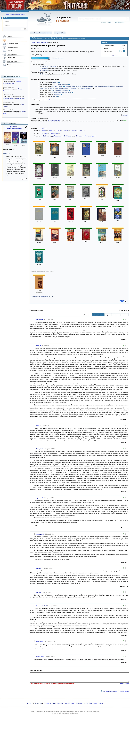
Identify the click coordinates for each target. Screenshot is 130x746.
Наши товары (98, 703)
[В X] (126, 301)
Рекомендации (12, 54)
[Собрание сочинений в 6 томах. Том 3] (39, 219)
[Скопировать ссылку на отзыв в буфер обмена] (35, 319)
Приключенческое (62, 84)
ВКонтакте (80, 703)
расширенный (119, 22)
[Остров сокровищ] (86, 219)
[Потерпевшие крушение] (102, 241)
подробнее (114, 55)
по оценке (124, 315)
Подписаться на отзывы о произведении (116, 691)
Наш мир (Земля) (57, 86)
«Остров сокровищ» (54, 120)
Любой (54, 96)
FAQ (54, 703)
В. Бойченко (44, 74)
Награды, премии (12, 47)
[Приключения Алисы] (7, 143)
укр (41, 703)
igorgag (38, 345)
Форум (9, 65)
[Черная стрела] (39, 176)
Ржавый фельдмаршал (14, 128)
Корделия (39, 449)
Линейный (57, 94)
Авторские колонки (13, 61)
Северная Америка (85, 88)
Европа (50, 88)
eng (35, 703)
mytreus (125, 115)
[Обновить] (25, 128)
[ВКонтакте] (121, 301)
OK (24, 29)
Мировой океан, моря (72, 86)
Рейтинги (10, 50)
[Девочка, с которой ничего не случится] (15, 143)
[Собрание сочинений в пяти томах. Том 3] (86, 154)
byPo (37, 425)
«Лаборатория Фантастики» (69, 713)
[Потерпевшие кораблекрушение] (70, 154)
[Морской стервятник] (118, 219)
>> (7, 175)
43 (49, 100)
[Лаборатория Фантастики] (44, 19)
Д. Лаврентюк (44, 70)
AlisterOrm (39, 319)
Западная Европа (61, 88)
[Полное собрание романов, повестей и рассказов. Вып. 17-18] (39, 153)
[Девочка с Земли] (23, 143)
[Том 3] (118, 193)
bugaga (38, 568)
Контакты (60, 703)
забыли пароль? (20, 14)
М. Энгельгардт (52, 66)
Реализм (55, 82)
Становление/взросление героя (62, 92)
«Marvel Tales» (20, 98)
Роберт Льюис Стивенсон (39, 42)
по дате (107, 315)
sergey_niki (40, 656)
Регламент (47, 703)
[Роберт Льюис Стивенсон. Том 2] (86, 197)
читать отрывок (40, 58)
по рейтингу (116, 315)
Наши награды (70, 703)
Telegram (88, 703)
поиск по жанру (106, 22)
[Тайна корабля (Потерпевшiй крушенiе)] (55, 150)
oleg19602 (39, 641)
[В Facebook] (123, 301)
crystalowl (39, 498)
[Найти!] (126, 19)
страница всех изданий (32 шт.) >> (42, 296)
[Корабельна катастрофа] (39, 288)
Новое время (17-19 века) (60, 90)
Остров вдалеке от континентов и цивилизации (97, 86)
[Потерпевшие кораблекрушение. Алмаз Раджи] (70, 198)
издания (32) (59, 33)
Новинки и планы (12, 43)
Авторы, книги (22, 40)
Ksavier (38, 592)
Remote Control (41, 606)
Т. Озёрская (44, 68)
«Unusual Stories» (8, 98)
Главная (9, 36)
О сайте (30, 703)
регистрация (10, 14)
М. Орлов (43, 66)
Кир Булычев (14, 126)
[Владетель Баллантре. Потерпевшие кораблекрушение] (118, 175)
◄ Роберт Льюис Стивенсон (41, 33)
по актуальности (98, 315)
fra (38, 703)
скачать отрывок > (58, 58)
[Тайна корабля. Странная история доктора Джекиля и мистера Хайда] (55, 219)
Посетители (11, 57)
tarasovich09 (40, 534)
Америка (73, 88)
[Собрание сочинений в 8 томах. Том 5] (102, 215)
